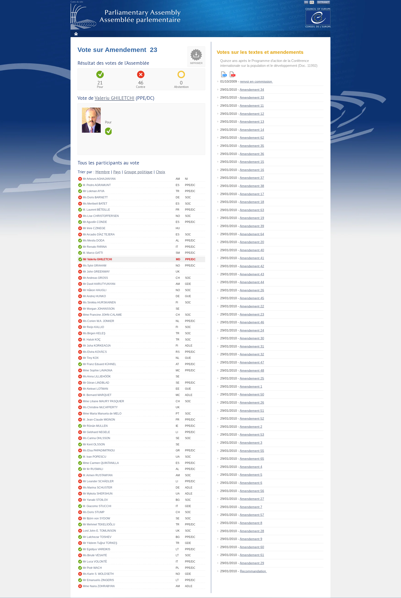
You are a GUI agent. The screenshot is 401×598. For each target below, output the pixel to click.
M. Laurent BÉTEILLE (96, 209)
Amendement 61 (252, 555)
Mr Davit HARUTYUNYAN (99, 284)
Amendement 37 (252, 178)
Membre (102, 171)
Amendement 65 (252, 458)
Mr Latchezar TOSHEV (97, 537)
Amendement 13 (252, 121)
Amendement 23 (252, 314)
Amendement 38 (252, 186)
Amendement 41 (252, 258)
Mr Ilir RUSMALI (93, 469)
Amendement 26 (252, 290)
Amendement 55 (252, 451)
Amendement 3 (251, 442)
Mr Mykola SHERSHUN (98, 493)
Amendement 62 (252, 137)
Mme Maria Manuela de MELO (102, 413)
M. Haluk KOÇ (92, 339)
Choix (160, 171)
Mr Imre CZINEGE (94, 228)
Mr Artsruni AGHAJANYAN (99, 178)
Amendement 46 (252, 322)
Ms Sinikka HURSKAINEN (99, 302)
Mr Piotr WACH (92, 567)
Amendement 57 (252, 515)
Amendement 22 (252, 306)
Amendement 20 (252, 242)
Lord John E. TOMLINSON (99, 530)
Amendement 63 (252, 210)
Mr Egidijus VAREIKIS (96, 549)
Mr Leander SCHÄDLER (98, 481)
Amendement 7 (251, 507)
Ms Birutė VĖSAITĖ (95, 555)
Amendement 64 (252, 234)
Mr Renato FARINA (95, 246)
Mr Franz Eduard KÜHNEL (99, 364)
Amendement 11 (252, 105)
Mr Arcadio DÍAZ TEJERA (99, 234)
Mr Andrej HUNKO (94, 296)
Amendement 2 (251, 426)
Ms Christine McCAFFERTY (100, 407)
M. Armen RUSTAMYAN (98, 475)
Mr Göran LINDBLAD (96, 382)
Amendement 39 (252, 226)
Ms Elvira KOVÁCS (95, 352)
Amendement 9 (251, 539)
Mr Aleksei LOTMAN (95, 388)
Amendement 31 (252, 346)
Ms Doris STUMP (93, 512)
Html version (224, 74)
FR (311, 2)
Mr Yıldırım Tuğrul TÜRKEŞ (100, 543)
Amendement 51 (252, 410)
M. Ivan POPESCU (94, 456)
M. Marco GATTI (93, 252)
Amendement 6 (251, 483)
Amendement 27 (252, 499)
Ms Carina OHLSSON (96, 438)
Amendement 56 (252, 491)
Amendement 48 (252, 370)
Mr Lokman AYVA (93, 191)
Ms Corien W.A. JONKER (98, 321)
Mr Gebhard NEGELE (96, 432)
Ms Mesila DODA (93, 240)
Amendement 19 (252, 218)
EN (306, 2)
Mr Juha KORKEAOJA (97, 345)
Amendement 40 (252, 250)
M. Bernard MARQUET (97, 395)
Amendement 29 (252, 563)
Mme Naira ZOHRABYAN (99, 586)
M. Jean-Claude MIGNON (99, 419)
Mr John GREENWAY (96, 271)
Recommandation (253, 571)
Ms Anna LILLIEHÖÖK (97, 376)
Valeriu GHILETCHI (114, 98)
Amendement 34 (252, 89)
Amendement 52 (252, 418)
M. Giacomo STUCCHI (97, 506)
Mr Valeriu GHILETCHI (97, 259)
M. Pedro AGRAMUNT (97, 185)
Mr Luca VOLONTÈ (95, 561)
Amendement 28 (252, 531)
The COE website (318, 17)
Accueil (76, 33)
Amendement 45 (252, 298)
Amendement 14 (252, 130)
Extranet (323, 2)
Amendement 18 (252, 202)
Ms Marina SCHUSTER (97, 487)
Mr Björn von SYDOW (96, 518)
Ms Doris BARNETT (95, 197)
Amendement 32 (252, 354)
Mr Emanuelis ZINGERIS (98, 580)
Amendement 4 (251, 467)
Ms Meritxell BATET (95, 203)
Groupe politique (138, 171)
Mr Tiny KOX (91, 358)
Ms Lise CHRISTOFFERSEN (101, 216)
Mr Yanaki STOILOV (95, 500)
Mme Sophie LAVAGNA (97, 370)
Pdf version (232, 74)
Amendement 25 (252, 378)
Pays (117, 171)
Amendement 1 (251, 386)
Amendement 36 (252, 154)
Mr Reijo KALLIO (93, 327)
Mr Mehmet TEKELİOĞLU (99, 524)
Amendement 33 (252, 97)
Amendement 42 (252, 266)
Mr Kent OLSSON (94, 444)
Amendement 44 (252, 282)
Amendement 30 (252, 338)
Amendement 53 (252, 434)
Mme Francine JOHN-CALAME (102, 314)
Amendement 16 (252, 170)
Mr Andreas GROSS (95, 278)
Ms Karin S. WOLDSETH (98, 573)
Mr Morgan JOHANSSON (99, 308)
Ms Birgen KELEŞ (94, 333)
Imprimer (196, 63)
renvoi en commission (256, 81)
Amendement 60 (252, 547)
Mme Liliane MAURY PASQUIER (103, 401)
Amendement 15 (252, 162)
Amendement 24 (252, 330)
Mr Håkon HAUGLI (94, 290)
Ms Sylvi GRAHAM (94, 265)
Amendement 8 (251, 523)
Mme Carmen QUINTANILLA (101, 463)
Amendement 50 (252, 394)
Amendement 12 (252, 114)
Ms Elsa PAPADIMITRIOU (99, 450)
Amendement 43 (252, 274)
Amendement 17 (252, 194)
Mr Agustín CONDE (95, 222)
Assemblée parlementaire (126, 16)
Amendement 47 (252, 362)
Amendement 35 (252, 146)
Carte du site (77, 2)
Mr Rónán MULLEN (95, 426)
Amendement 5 (251, 474)
